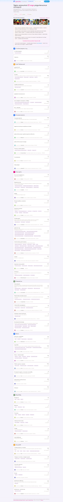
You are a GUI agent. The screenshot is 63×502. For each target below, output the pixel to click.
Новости (16, 57)
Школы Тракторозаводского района (19, 247)
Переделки (23, 414)
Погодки (16, 202)
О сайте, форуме (18, 51)
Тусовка (16, 74)
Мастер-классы (22, 422)
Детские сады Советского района (29, 234)
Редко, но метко (31, 77)
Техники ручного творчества (26, 299)
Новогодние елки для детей (25, 327)
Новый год (36, 77)
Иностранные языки (30, 288)
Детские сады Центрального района (19, 234)
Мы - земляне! (17, 107)
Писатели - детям (23, 307)
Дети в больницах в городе (20, 141)
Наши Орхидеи (20, 474)
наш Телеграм (39, 43)
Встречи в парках (26, 77)
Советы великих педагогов (29, 307)
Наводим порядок (23, 458)
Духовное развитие (24, 288)
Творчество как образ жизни (20, 295)
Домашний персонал (29, 458)
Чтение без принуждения (19, 305)
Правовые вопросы (36, 187)
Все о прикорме (33, 275)
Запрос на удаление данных (29, 500)
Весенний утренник (17, 78)
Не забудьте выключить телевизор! (37, 347)
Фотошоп (20, 356)
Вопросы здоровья (36, 185)
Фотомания (16, 356)
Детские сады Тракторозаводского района (20, 231)
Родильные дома (23, 187)
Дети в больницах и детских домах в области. (24, 134)
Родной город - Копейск (18, 87)
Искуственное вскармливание (18, 275)
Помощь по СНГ (34, 150)
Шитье (15, 399)
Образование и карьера (23, 365)
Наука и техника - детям (37, 288)
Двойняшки (20, 212)
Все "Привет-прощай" (28, 347)
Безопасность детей (24, 265)
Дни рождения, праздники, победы (21, 100)
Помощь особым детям (19, 148)
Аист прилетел (32, 102)
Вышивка (22, 399)
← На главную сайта (30, 1)
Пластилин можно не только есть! (35, 299)
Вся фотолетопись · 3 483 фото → (45, 17)
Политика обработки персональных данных (19, 500)
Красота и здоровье (18, 336)
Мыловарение (32, 414)
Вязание (18, 399)
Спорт (15, 256)
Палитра (16, 413)
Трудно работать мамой (34, 356)
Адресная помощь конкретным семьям (22, 126)
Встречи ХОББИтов (17, 422)
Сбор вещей (16, 164)
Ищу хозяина (16, 483)
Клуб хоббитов (17, 437)
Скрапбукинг (27, 414)
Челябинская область (19, 84)
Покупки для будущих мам (29, 187)
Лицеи (37, 244)
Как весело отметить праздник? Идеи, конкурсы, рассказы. (22, 102)
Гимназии (34, 244)
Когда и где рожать (17, 187)
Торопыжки (16, 211)
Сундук (15, 428)
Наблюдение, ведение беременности (28, 185)
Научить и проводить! (17, 250)
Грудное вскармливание (26, 275)
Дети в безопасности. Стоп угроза (38, 265)
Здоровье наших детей (19, 264)
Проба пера (28, 356)
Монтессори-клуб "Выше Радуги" (32, 324)
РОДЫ (15, 193)
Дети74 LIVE (17, 67)
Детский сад (17, 227)
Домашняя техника (17, 458)
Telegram (42, 500)
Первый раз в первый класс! (18, 244)
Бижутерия (19, 414)
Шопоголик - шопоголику (19, 489)
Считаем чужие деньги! (30, 365)
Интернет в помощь (17, 307)
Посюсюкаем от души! (17, 316)
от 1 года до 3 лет (35, 211)
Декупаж (16, 414)
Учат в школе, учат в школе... (20, 241)
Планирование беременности (18, 185)
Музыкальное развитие (18, 288)
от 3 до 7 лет (39, 211)
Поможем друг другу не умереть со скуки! (20, 347)
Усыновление (17, 157)
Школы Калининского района (28, 247)
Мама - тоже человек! (19, 354)
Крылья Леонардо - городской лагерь (25, 250)
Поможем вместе (18, 118)
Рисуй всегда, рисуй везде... (18, 299)
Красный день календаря (38, 102)
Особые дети (17, 218)
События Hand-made (18, 420)
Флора (15, 473)
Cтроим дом (24, 467)
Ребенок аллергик (30, 265)
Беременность (17, 182)
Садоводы (16, 474)
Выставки (27, 422)
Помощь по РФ (29, 150)
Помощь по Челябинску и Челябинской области (20, 150)
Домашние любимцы (18, 480)
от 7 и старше (16, 212)
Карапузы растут (18, 208)
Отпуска (16, 387)
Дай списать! (24, 244)
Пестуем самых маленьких (20, 313)
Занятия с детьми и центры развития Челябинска (21, 324)
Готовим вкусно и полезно (20, 447)
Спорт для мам (24, 356)
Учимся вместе (36, 365)
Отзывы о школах (29, 244)
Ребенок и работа (17, 365)
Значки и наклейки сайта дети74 (19, 77)
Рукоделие (16, 397)
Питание (16, 271)
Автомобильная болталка (20, 379)
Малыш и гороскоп (25, 212)
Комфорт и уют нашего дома (18, 467)
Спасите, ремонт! (18, 464)
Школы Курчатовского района (37, 247)
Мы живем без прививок (18, 265)
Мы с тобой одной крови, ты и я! (23, 211)
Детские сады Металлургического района (32, 231)
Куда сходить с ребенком (18, 327)
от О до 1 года (29, 211)
